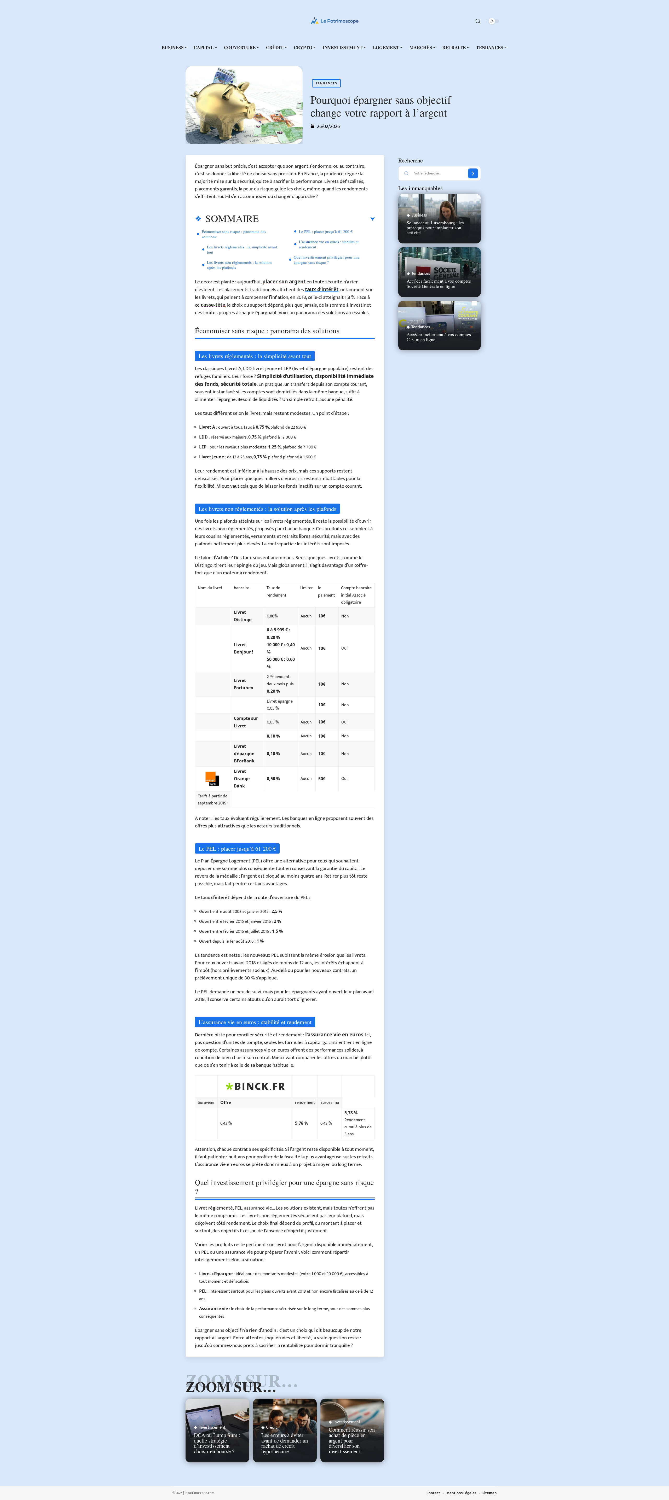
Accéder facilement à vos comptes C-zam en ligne (439, 336)
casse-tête (213, 304)
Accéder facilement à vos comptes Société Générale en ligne (439, 283)
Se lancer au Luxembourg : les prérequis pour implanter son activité (435, 227)
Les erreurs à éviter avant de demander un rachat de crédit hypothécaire (284, 1443)
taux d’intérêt (321, 289)
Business (419, 215)
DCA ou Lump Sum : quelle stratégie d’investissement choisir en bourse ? (217, 1443)
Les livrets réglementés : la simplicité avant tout (242, 249)
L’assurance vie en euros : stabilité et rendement (329, 244)
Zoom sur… (231, 1386)
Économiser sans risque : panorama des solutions (234, 234)
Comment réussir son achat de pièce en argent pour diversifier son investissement (352, 1440)
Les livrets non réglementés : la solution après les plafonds (239, 265)
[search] (478, 21)
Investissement (212, 1428)
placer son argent (283, 281)
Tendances (326, 83)
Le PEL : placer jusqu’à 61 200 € (326, 231)
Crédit (271, 1428)
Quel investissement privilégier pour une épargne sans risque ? (327, 259)
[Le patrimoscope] (334, 21)
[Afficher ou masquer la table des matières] (317, 219)
